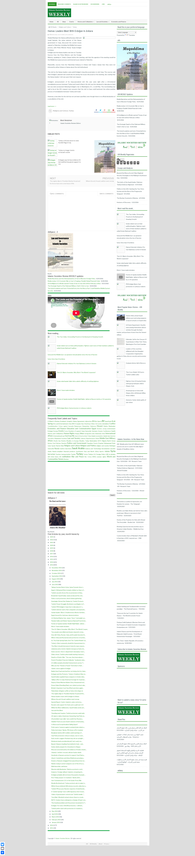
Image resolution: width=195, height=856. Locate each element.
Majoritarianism (90, 438)
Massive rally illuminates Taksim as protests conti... (67, 769)
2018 (52, 551)
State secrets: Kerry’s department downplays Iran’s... (68, 652)
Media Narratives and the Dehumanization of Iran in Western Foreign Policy (71, 278)
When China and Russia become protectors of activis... (68, 637)
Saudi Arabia (78, 448)
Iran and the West (57, 710)
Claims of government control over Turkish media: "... (67, 794)
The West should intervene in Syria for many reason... (68, 646)
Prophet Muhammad (104, 443)
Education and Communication (79, 428)
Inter (103, 433)
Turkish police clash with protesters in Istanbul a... (67, 808)
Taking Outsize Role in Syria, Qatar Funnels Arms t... (67, 587)
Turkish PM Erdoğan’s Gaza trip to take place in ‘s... (67, 607)
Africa (94, 421)
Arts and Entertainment (60, 424)
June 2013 (55, 584)
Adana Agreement (79, 421)
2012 (52, 825)
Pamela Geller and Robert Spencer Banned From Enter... (68, 621)
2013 (52, 565)
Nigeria (104, 441)
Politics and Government (76, 443)
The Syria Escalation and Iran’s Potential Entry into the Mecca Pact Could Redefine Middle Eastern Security (131, 133)
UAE (107, 454)
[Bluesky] (2, 844)
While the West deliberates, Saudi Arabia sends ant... (68, 707)
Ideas (82, 433)
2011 (52, 828)
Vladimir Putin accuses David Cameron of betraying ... (68, 721)
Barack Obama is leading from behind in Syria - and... (67, 744)
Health (113, 431)
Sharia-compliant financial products (63, 451)
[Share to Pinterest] (113, 110)
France (66, 431)
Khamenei (57, 438)
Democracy (77, 426)
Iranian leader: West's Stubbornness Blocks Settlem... (68, 612)
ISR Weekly (52, 4)
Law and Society (73, 438)
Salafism (62, 448)
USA (60, 457)
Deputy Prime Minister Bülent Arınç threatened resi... (68, 682)
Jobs (103, 4)
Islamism (112, 436)
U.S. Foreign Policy (99, 454)
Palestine (64, 443)
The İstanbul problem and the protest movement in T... (68, 803)
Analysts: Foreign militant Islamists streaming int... (67, 772)
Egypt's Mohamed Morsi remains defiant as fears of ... (68, 590)
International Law (59, 436)
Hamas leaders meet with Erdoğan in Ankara (65, 696)
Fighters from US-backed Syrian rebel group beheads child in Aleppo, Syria (136, 383)
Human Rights (69, 433)
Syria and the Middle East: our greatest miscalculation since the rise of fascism (72, 354)
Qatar (49, 446)
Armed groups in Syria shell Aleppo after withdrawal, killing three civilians (135, 393)
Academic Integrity (66, 421)
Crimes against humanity (66, 426)
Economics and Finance (57, 428)
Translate (132, 35)
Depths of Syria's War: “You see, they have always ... (67, 657)
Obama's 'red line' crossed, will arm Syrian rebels (66, 752)
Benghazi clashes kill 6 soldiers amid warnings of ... (67, 733)
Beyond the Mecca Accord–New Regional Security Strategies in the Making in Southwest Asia (132, 175)
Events (61, 431)
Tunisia (73, 454)
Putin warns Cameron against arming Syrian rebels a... (68, 727)
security (112, 448)
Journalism (51, 438)
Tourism (58, 454)
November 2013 (57, 570)
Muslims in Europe (73, 441)
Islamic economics (97, 436)
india (93, 433)
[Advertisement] (110, 12)
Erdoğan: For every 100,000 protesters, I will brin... (67, 805)
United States (54, 457)
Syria (112, 451)
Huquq (77, 433)
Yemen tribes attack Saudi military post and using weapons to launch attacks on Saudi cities (136, 318)
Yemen (60, 459)
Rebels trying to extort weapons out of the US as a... (67, 763)
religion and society (102, 446)
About (100, 844)
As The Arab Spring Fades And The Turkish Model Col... (68, 640)
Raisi (62, 446)
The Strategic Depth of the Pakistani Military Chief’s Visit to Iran (68, 286)
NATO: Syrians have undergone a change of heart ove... (68, 800)
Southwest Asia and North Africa (87, 451)
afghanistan (88, 421)
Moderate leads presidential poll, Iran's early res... (66, 741)
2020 (52, 545)
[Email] (2, 848)
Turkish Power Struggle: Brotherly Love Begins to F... (68, 604)
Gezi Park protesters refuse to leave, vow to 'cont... (67, 735)
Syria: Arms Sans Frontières (56, 359)
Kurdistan (64, 438)
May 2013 (55, 811)
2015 (52, 559)
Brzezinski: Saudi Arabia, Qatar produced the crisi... (67, 596)
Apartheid (108, 421)
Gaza (83, 431)
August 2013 (56, 579)
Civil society (98, 424)
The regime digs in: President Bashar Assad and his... (68, 693)
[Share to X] (100, 110)
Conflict (112, 424)
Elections (99, 428)
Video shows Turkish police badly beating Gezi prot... (68, 654)
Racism (58, 446)
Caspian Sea (80, 424)
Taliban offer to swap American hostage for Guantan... (68, 680)
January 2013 (56, 822)
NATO (99, 441)
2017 (52, 553)
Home (51, 21)
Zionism (66, 459)
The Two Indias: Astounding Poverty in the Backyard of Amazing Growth (80, 337)
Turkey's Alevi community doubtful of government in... (68, 643)
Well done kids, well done (59, 766)
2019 (52, 548)
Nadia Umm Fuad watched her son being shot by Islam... (68, 671)
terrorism (51, 454)
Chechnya (87, 424)
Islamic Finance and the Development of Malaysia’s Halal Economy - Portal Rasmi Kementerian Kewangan (129, 634)
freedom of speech (75, 431)
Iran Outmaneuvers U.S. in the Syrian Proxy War (66, 780)
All (58, 21)
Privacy (106, 844)
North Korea (111, 441)
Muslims (63, 441)
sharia (49, 451)
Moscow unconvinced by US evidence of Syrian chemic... (69, 749)
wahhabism (66, 457)
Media (97, 438)
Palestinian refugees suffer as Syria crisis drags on (67, 691)
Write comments (106, 194)
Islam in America (79, 436)
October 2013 (56, 573)
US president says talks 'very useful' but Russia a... (67, 719)
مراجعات (109, 4)
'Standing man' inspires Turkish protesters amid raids (68, 713)
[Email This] (109, 110)
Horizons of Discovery (124, 202)
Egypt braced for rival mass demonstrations (65, 615)
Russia (56, 448)
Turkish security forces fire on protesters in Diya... (67, 593)
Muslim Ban (57, 441)
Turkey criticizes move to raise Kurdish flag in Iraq (68, 142)
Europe (56, 431)
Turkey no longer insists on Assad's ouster (66, 151)
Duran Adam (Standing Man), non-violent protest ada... (68, 685)
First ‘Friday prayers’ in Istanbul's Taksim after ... (66, 777)
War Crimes (88, 457)
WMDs (94, 457)
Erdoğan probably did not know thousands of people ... (68, 775)
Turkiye (85, 454)
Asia (70, 424)
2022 (52, 540)
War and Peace (77, 457)
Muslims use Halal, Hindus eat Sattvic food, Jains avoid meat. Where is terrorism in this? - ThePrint (132, 513)
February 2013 (56, 819)
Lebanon (83, 438)
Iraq (69, 436)
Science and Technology (93, 448)
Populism (90, 443)
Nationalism (93, 441)
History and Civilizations (55, 433)
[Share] (2, 853)
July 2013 (55, 581)
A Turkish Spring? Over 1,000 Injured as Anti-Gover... (68, 791)
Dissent (100, 426)
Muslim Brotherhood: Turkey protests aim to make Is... (68, 783)
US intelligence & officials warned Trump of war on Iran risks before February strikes (74, 283)
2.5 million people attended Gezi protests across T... (67, 663)
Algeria (99, 421)
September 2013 (57, 576)
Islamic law (106, 436)
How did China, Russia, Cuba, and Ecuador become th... (68, 635)
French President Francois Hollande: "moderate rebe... (68, 660)
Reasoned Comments (64, 4)
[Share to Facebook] (96, 110)
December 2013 (57, 568)
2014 (52, 562)
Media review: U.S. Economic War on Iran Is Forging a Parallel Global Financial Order (74, 281)
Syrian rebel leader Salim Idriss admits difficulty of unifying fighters (78, 381)
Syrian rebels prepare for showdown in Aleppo (65, 747)
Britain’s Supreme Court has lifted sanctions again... (67, 688)
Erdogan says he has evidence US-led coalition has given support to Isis (69, 162)
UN (49, 457)
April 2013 (55, 814)
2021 (52, 542)
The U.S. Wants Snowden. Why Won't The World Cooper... (69, 629)
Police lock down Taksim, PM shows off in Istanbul (67, 730)
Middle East (104, 438)
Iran (66, 436)
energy (105, 428)
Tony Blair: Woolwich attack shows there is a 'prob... (67, 797)
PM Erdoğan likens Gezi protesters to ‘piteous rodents (74, 408)
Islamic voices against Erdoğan (61, 668)
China (92, 424)
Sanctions (68, 448)
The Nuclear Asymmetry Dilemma (127, 198)
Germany (95, 431)
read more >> (52, 106)
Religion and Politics (88, 446)
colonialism (105, 424)
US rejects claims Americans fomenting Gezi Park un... (68, 716)
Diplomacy (93, 426)
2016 (52, 556)
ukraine (113, 454)
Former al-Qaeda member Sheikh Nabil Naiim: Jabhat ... (68, 624)
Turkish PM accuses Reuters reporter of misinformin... (68, 789)
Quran (53, 446)
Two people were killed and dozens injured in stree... (67, 632)
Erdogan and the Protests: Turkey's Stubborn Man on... (68, 674)
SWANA (107, 451)
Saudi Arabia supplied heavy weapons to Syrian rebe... (68, 677)
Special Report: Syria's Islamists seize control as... (66, 702)
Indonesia (98, 433)
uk (109, 454)
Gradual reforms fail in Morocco (136, 363)
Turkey (71, 111)
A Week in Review (54, 421)
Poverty (95, 443)
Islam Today (87, 436)
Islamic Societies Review (80, 4)
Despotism (85, 426)
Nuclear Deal (51, 443)
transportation (66, 454)
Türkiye (90, 454)
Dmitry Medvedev (109, 426)
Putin (113, 443)
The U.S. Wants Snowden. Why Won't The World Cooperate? (76, 372)
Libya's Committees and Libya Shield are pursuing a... (67, 758)
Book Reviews (95, 4)
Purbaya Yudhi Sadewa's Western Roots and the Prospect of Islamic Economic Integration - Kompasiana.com (131, 624)
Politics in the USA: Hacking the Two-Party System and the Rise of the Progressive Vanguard (130, 191)
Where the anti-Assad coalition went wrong (100, 181)
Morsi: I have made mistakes (66, 390)
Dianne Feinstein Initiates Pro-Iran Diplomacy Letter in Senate (76, 363)
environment (111, 428)
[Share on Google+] (105, 110)
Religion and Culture (60, 111)
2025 (52, 537)
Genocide (88, 431)
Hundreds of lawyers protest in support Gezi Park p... (68, 755)
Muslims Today (84, 441)
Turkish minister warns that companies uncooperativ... (68, 609)
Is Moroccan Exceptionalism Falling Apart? (64, 724)
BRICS (73, 424)
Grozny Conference (104, 431)
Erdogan (50, 431)
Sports (102, 451)
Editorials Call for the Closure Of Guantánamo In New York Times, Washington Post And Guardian (136, 341)
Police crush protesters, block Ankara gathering (66, 598)
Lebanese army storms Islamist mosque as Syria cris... (68, 649)
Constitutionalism (53, 426)
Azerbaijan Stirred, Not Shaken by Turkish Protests (67, 601)
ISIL (73, 436)
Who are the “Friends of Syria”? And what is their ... (67, 665)
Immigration (87, 433)
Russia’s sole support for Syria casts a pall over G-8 (67, 705)
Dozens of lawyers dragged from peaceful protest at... (68, 761)
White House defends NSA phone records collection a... (68, 786)
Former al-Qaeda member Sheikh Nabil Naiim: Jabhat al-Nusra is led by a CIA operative (84, 399)
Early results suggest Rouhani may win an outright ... (67, 738)
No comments (69, 34)
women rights (101, 457)
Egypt (94, 428)
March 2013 (56, 817)
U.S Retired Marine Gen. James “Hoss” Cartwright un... (68, 618)
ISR (87, 844)
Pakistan (58, 443)
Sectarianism (106, 448)
